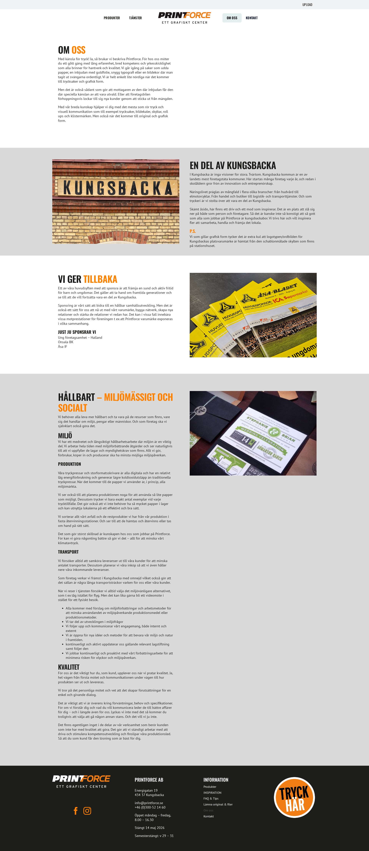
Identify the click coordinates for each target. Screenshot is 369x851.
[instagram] (87, 811)
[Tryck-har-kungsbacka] (294, 777)
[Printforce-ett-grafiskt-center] (81, 777)
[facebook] (76, 811)
